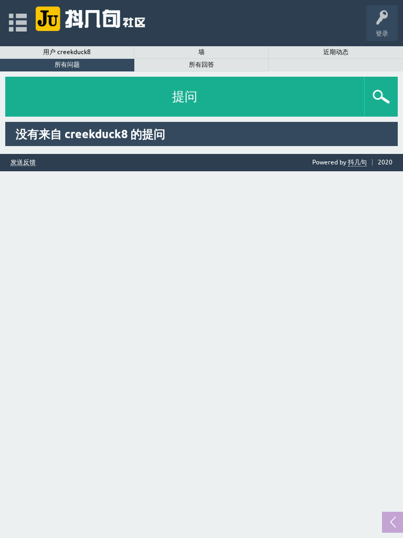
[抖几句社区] (91, 18)
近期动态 (335, 52)
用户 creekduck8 (67, 52)
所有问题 (67, 64)
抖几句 (357, 162)
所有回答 (201, 64)
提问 (184, 96)
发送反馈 (23, 162)
